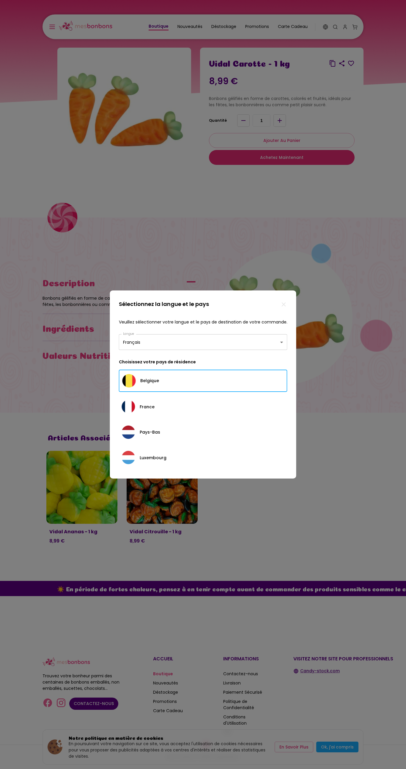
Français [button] (131, 342)
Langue (128, 334)
